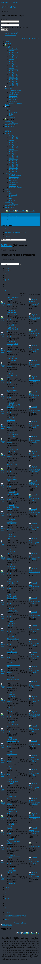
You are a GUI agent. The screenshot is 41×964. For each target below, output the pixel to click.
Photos (7, 105)
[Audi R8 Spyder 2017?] (3, 487)
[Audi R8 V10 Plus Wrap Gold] (3, 589)
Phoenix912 (13, 477)
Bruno (11, 534)
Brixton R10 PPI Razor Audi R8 (12, 359)
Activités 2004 (13, 83)
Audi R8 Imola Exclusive (11, 871)
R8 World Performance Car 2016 (12, 375)
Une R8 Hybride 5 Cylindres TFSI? (12, 597)
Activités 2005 (13, 81)
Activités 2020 (13, 54)
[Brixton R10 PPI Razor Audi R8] (3, 367)
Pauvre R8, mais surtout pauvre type (13, 740)
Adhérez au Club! (10, 125)
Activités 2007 (13, 78)
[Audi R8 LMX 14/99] (3, 804)
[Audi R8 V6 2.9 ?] (3, 618)
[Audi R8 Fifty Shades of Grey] (3, 702)
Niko (10, 737)
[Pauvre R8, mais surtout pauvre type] (3, 747)
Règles (11, 114)
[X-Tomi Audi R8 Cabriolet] (3, 559)
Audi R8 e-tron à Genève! (12, 754)
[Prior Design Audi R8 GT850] (3, 790)
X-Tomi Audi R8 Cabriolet (12, 552)
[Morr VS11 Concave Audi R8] (3, 864)
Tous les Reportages (15, 90)
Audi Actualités (14, 92)
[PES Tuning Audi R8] (3, 732)
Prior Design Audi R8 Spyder (12, 344)
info (10, 579)
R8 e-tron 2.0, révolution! (11, 710)
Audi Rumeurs (13, 94)
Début (7, 268)
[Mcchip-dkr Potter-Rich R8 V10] (3, 632)
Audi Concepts (13, 97)
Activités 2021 (13, 52)
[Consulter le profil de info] (34, 570)
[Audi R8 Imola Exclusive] (3, 879)
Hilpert (9, 657)
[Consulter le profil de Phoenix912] (34, 468)
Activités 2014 (13, 65)
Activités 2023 (13, 49)
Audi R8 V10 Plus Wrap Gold (12, 582)
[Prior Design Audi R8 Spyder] (3, 352)
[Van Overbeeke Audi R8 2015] (3, 849)
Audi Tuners (13, 96)
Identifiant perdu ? (10, 35)
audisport (9, 305)
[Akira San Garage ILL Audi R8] (3, 443)
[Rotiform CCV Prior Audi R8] (3, 515)
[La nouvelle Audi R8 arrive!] (3, 673)
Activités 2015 (13, 63)
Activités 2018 (13, 58)
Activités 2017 (13, 60)
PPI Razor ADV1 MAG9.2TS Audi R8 (12, 329)
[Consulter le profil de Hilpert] (34, 654)
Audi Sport (12, 99)
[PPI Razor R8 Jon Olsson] (3, 819)
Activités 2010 (13, 72)
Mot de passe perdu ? (11, 33)
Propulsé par (18, 923)
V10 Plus (9, 769)
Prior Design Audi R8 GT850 (12, 782)
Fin (6, 281)
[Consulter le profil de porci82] (34, 316)
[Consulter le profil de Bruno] (34, 525)
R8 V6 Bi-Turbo (12, 652)
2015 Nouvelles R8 (13, 639)
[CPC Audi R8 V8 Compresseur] (3, 457)
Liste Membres (13, 123)
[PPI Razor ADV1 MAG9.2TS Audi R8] (3, 336)
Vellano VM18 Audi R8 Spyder (13, 298)
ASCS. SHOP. (9, 126)
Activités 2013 (13, 67)
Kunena (24, 923)
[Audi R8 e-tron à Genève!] (3, 762)
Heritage (24, 38)
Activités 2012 (13, 69)
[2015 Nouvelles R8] (3, 646)
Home (7, 42)
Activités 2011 (13, 70)
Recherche (12, 117)
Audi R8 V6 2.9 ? (12, 611)
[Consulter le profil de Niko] (34, 728)
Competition (31, 38)
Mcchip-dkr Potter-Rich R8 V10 (13, 625)
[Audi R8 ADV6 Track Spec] (3, 545)
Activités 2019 (13, 56)
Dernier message (34, 303)
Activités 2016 (13, 61)
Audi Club (8, 43)
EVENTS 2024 (8, 7)
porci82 (11, 325)
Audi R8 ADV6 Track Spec (12, 537)
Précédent (8, 270)
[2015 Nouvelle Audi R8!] (3, 688)
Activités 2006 (13, 79)
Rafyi (10, 692)
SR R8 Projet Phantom (11, 827)
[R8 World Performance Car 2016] (3, 382)
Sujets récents (13, 112)
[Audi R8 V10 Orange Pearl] (3, 428)
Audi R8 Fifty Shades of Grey (11, 695)
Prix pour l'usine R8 (13, 494)
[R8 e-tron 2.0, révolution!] (3, 717)
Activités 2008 (13, 76)
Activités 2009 (13, 74)
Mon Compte (9, 121)
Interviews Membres (15, 103)
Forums (7, 108)
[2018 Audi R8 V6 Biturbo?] (3, 472)
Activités (7, 47)
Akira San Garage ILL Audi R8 (12, 435)
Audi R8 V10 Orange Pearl (11, 420)
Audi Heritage (13, 101)
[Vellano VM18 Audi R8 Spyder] (3, 305)
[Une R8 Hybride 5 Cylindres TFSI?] (3, 604)
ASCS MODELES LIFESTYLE (15, 232)
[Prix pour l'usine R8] (3, 501)
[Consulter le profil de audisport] (34, 301)
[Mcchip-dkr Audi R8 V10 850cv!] (3, 413)
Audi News (8, 88)
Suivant (7, 279)
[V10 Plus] (3, 776)
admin (8, 731)
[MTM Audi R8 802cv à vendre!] (3, 320)
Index (10, 110)
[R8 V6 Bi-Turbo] (3, 659)
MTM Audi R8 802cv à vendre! (12, 313)
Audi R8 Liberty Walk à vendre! (12, 523)
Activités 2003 (13, 85)
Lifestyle (37, 38)
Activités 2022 (13, 51)
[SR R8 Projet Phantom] (3, 834)
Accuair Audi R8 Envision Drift (12, 567)
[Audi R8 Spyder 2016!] (3, 398)
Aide (10, 115)
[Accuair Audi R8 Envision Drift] (3, 574)
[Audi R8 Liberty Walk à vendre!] (3, 530)
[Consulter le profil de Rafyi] (34, 683)
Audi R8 (7, 236)
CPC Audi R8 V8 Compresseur (12, 450)
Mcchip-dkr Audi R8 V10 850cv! (13, 406)
